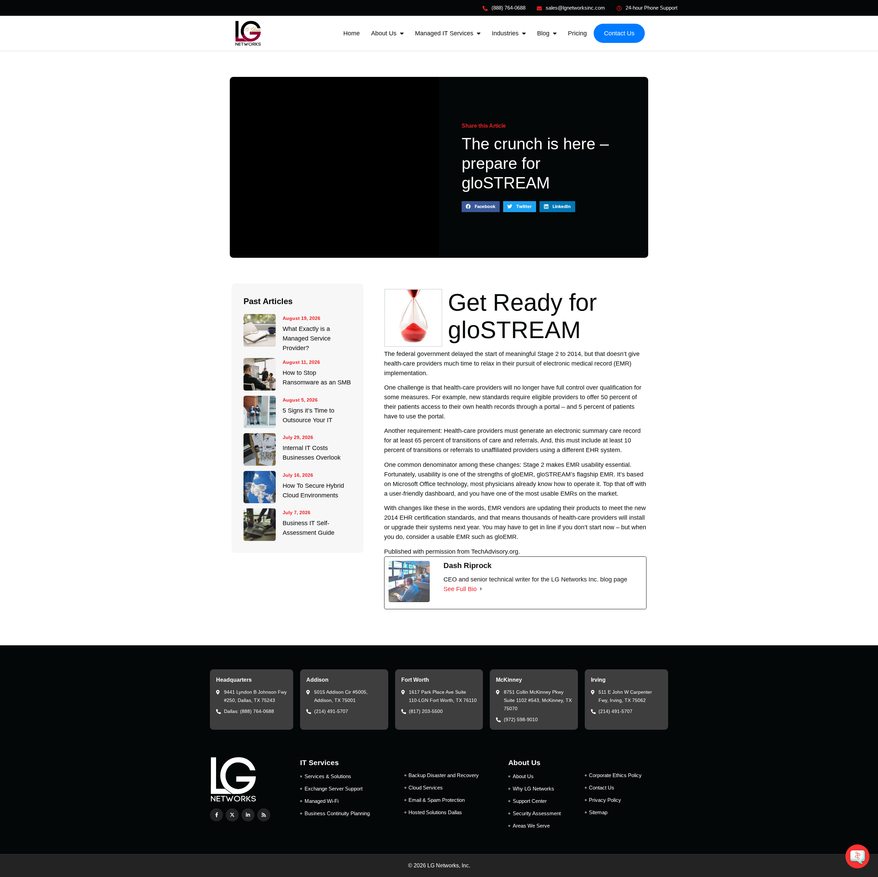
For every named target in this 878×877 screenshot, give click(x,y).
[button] (481, 206)
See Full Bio (460, 589)
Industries (505, 33)
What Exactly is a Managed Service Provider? (307, 338)
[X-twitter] (232, 814)
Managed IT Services (444, 33)
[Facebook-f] (216, 814)
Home (351, 33)
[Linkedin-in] (247, 814)
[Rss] (263, 814)
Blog (543, 33)
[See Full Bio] (481, 589)
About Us (383, 33)
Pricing (577, 33)
